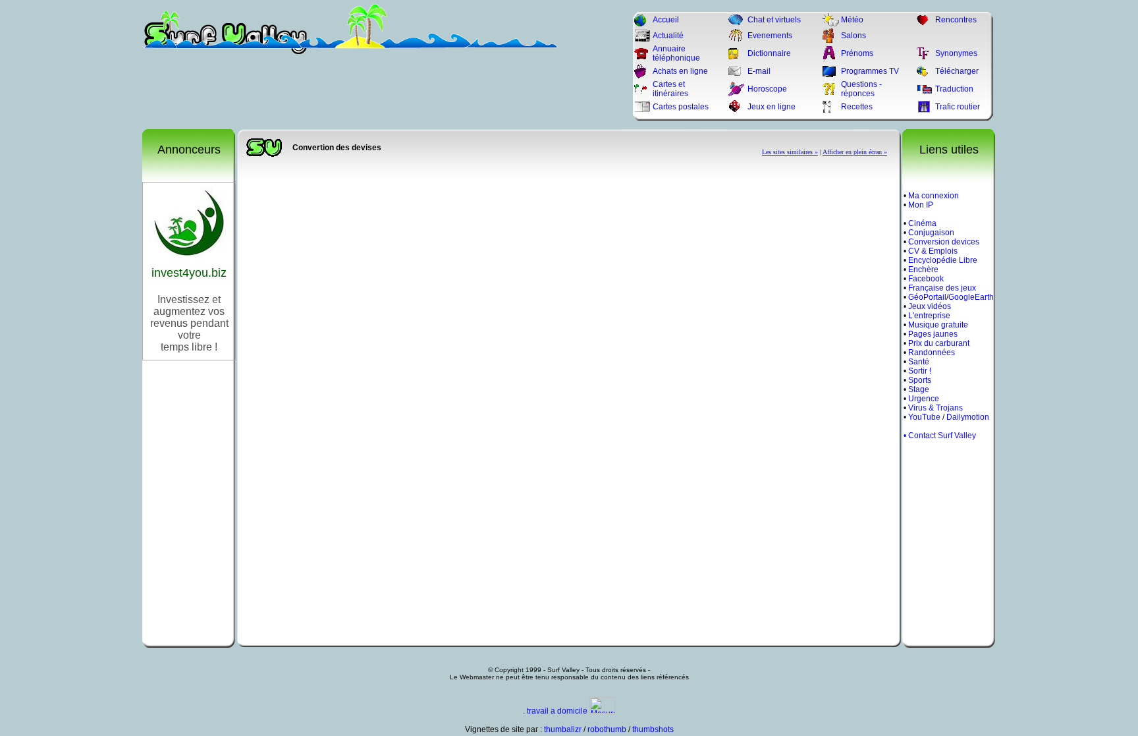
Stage (918, 389)
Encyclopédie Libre (942, 260)
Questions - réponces (861, 89)
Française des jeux (942, 288)
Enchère (923, 269)
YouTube (924, 417)
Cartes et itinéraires (670, 89)
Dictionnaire (769, 53)
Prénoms (857, 53)
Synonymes (956, 53)
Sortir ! (919, 371)
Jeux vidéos (929, 306)
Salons (853, 35)
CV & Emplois (933, 251)
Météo (852, 19)
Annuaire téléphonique (676, 53)
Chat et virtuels (774, 19)
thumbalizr (563, 729)
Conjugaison (931, 232)
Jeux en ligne (771, 106)
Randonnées (931, 352)
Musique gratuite (938, 324)
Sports (919, 380)
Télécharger (957, 71)
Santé (918, 361)
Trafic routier (957, 106)
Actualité (668, 35)
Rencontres (956, 19)
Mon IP (920, 205)
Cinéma (922, 223)
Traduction (954, 89)
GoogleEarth (971, 297)
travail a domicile (557, 711)
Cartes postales (681, 106)
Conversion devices (943, 241)
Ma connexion (933, 195)
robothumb (606, 729)
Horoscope (767, 89)
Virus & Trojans (935, 407)
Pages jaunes (933, 334)
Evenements (769, 35)
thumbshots (653, 729)
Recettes (857, 106)
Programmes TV (870, 71)
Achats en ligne (680, 71)
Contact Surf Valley (942, 435)
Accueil (666, 19)
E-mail (759, 71)
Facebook (926, 278)
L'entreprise (929, 315)
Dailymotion (967, 417)
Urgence (923, 398)
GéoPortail (927, 297)
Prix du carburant (938, 343)
